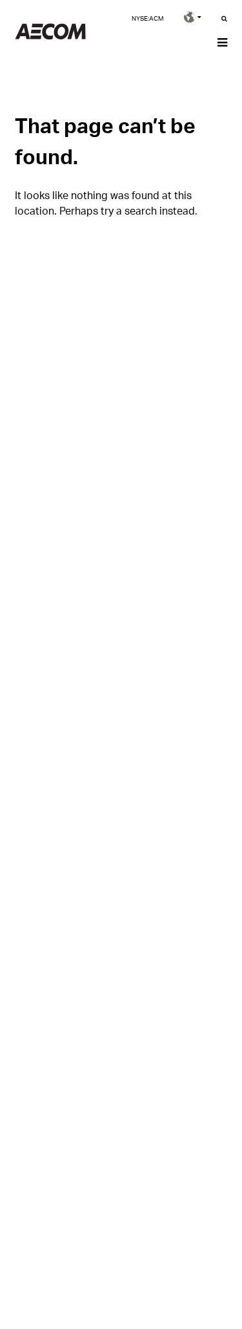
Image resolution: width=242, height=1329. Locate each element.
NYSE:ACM (147, 18)
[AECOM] (50, 35)
